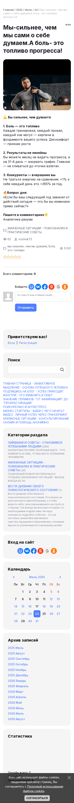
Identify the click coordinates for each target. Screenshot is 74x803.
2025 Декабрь (18, 675)
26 (51, 613)
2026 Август (16, 719)
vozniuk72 (25, 239)
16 (29, 606)
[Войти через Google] (58, 287)
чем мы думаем (36, 246)
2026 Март (15, 691)
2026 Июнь (16, 708)
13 (58, 599)
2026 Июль (16, 713)
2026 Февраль (18, 686)
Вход (11, 342)
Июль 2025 (37, 577)
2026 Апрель (17, 697)
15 (23, 606)
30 (30, 621)
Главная (8, 9)
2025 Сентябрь (19, 658)
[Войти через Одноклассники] (65, 287)
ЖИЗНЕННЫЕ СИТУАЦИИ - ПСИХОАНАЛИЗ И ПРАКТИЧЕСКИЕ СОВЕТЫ (31, 466)
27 (58, 613)
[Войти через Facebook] (45, 287)
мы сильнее (15, 246)
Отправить (26, 307)
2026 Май (15, 702)
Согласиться (37, 798)
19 (51, 606)
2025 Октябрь (18, 664)
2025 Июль (15, 647)
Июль (28, 9)
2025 (19, 9)
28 (16, 621)
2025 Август (16, 653)
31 (37, 621)
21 (15, 613)
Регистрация (28, 342)
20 (58, 606)
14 (15, 606)
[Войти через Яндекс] (51, 287)
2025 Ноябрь (17, 670)
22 (23, 613)
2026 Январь (17, 680)
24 (36, 9)
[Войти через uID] (31, 287)
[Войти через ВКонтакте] (38, 287)
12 (51, 599)
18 (44, 606)
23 (30, 613)
